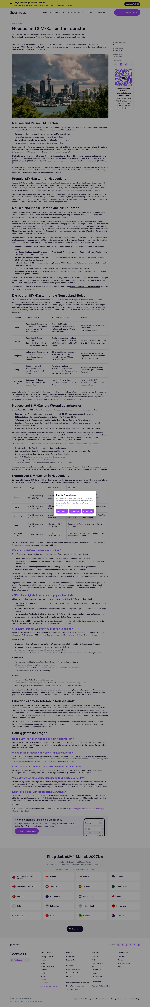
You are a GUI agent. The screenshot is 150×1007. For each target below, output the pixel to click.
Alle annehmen (88, 511)
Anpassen (75, 511)
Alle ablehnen (62, 511)
